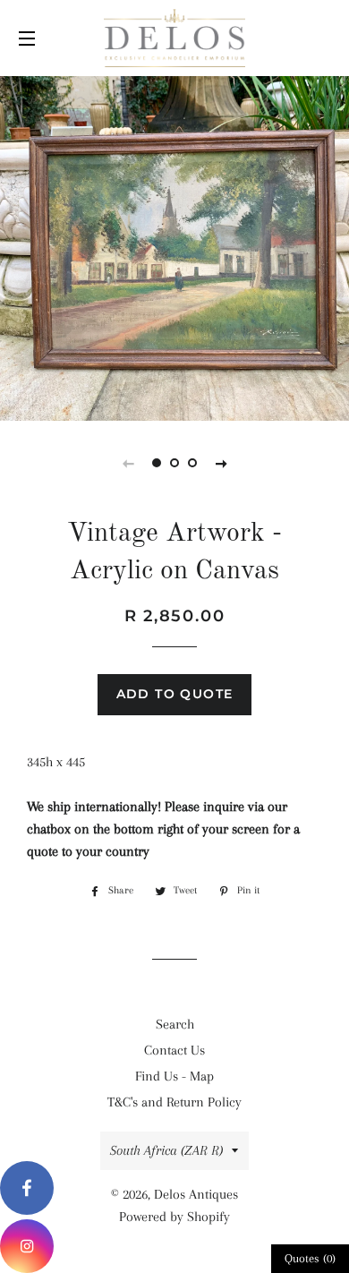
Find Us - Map (174, 1076)
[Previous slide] (128, 463)
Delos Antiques (196, 1194)
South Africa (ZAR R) (166, 1150)
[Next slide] (221, 463)
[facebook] (27, 1188)
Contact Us (174, 1050)
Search (175, 1024)
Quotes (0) (310, 1258)
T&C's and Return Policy (174, 1102)
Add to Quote (175, 694)
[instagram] (27, 1246)
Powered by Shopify (174, 1217)
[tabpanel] (174, 246)
